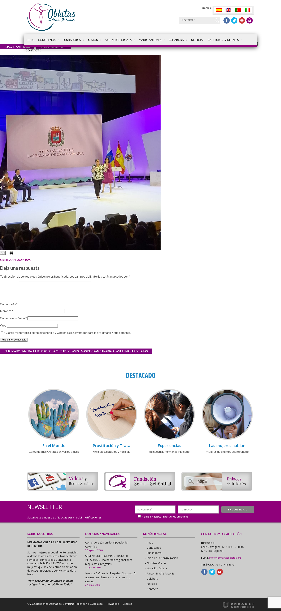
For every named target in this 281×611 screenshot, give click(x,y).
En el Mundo (53, 445)
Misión (93, 39)
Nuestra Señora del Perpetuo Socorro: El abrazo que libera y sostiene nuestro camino (110, 577)
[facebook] (226, 20)
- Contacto (151, 589)
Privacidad (113, 603)
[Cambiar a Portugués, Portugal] (238, 10)
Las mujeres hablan (227, 445)
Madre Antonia (150, 39)
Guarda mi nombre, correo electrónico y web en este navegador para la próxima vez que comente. (67, 332)
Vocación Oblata (118, 39)
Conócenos (47, 39)
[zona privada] (249, 20)
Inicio (30, 39)
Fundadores (72, 39)
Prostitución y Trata (111, 445)
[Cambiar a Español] (219, 10)
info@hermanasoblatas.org (225, 557)
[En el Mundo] (54, 439)
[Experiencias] (169, 439)
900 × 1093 (23, 259)
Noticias (197, 39)
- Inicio (149, 542)
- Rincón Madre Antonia (159, 573)
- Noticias (151, 584)
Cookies (127, 603)
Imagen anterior (17, 46)
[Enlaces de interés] (216, 489)
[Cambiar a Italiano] (247, 10)
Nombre (6, 311)
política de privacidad (176, 516)
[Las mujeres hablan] (227, 439)
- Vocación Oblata (156, 568)
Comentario (9, 304)
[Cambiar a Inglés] (228, 10)
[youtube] (242, 20)
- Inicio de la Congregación (161, 558)
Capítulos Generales (223, 39)
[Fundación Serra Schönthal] (139, 489)
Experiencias (169, 445)
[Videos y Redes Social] (62, 489)
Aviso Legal (96, 603)
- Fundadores (153, 553)
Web (3, 325)
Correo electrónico (13, 318)
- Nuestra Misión (155, 563)
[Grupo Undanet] (238, 607)
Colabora (176, 39)
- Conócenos (153, 547)
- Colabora (151, 578)
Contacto (33, 50)
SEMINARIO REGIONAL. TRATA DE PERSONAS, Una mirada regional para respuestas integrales (108, 560)
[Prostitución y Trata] (111, 439)
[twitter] (234, 20)
